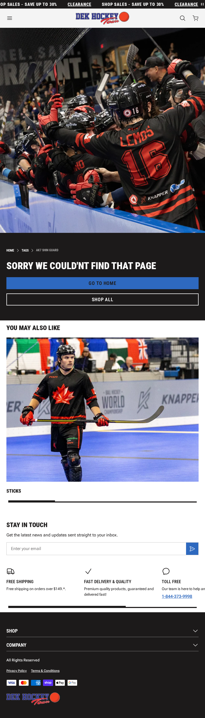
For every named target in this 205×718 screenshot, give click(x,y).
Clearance (70, 4)
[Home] (102, 18)
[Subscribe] (192, 549)
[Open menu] (34, 18)
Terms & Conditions (45, 671)
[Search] (182, 18)
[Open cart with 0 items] (195, 18)
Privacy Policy (16, 671)
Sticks (13, 491)
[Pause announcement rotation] (202, 4)
